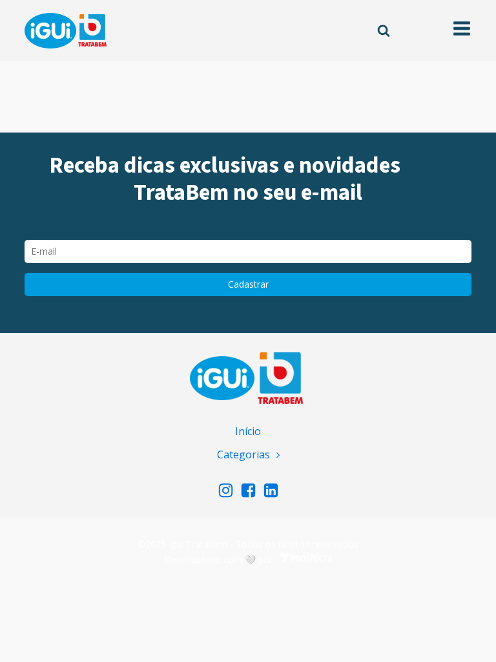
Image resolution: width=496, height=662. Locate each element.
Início (248, 431)
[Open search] (383, 30)
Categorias (243, 454)
